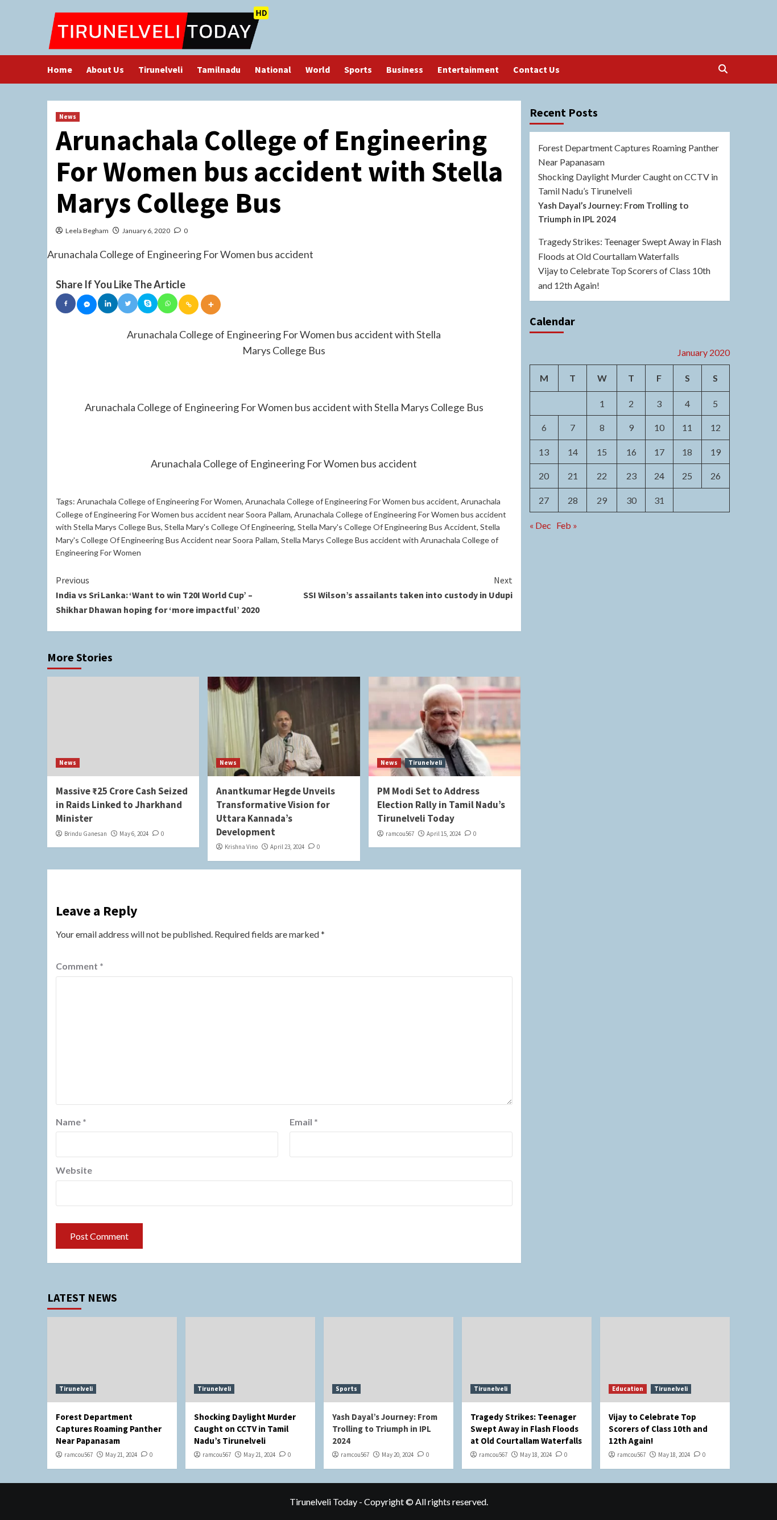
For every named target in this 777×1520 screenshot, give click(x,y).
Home (59, 69)
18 (687, 451)
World (317, 69)
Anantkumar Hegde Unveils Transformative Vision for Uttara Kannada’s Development (275, 811)
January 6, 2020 (146, 230)
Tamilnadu (219, 69)
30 (631, 500)
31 (659, 500)
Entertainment (468, 69)
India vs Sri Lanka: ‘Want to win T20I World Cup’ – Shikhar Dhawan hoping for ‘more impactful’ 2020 (157, 594)
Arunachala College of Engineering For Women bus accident (351, 501)
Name (71, 1121)
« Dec (540, 525)
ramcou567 (400, 834)
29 (602, 500)
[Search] (723, 69)
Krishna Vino (241, 847)
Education (627, 1389)
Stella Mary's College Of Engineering (229, 527)
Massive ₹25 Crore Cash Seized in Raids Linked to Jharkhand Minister (122, 805)
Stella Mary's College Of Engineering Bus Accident (387, 527)
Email (304, 1121)
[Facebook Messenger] (87, 304)
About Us (105, 69)
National (273, 69)
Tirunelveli (160, 69)
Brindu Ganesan (85, 834)
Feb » (566, 525)
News (67, 117)
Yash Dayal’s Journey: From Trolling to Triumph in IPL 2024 (613, 212)
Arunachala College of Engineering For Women (159, 501)
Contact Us (536, 69)
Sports (358, 69)
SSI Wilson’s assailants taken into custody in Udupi (407, 587)
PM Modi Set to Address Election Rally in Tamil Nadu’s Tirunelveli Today (441, 805)
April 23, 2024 (287, 847)
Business (404, 69)
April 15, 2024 (444, 834)
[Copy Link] (189, 304)
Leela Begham (87, 230)
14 (573, 451)
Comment (80, 965)
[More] (211, 304)
